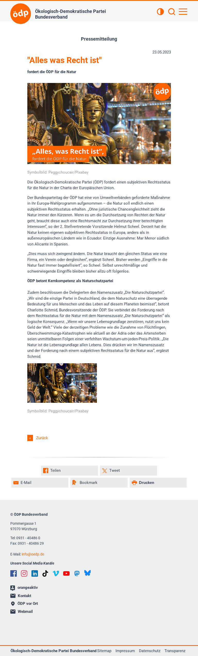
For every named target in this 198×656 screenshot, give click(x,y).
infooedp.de (33, 554)
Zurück (42, 438)
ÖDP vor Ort (28, 603)
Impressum (125, 651)
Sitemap (104, 651)
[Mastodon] (77, 573)
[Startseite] (20, 13)
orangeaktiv (28, 587)
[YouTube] (66, 573)
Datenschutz (149, 651)
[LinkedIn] (34, 573)
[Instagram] (24, 573)
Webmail (25, 611)
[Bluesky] (87, 573)
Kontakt (24, 595)
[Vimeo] (56, 573)
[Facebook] (13, 573)
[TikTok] (45, 573)
